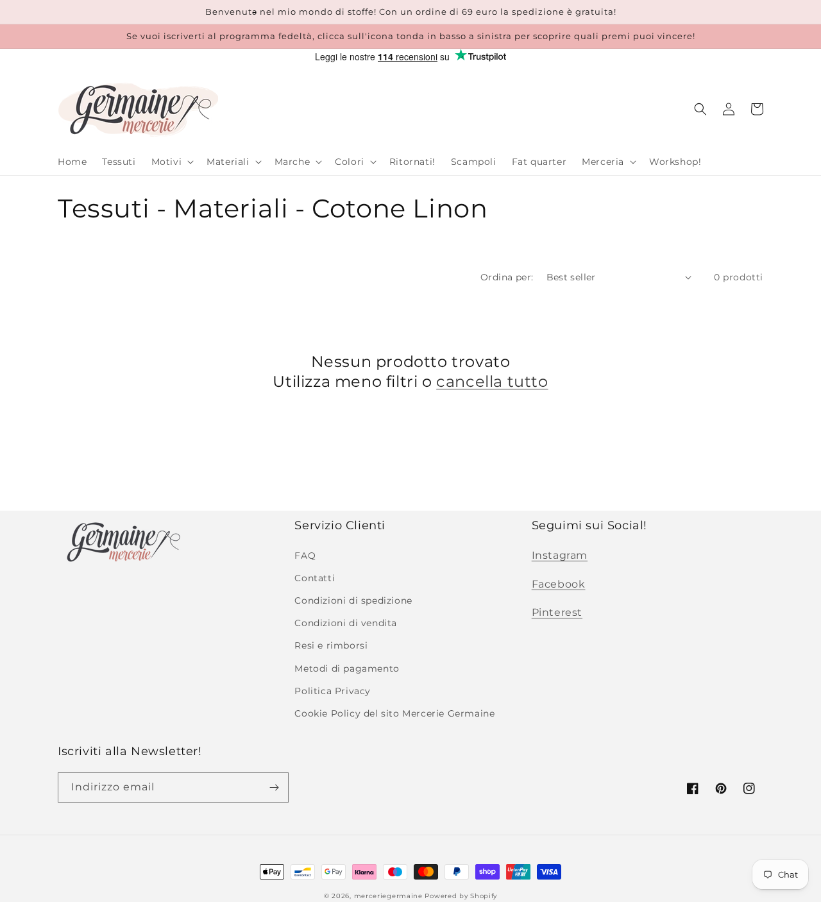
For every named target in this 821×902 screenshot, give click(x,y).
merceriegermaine (388, 896)
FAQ (305, 555)
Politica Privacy (332, 691)
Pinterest (557, 612)
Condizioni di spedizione (353, 600)
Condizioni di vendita (345, 623)
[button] (171, 161)
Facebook (559, 584)
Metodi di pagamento (346, 668)
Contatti (314, 578)
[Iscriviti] (274, 787)
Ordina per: (506, 277)
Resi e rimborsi (331, 645)
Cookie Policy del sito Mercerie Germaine (394, 713)
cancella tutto (492, 381)
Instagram (560, 555)
